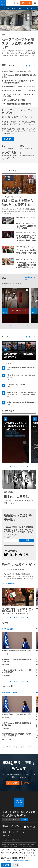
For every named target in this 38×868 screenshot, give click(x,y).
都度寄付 (26, 783)
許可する (6, 865)
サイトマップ (27, 832)
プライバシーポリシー (14, 832)
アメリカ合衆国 (7, 629)
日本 (13, 8)
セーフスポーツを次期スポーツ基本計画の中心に (18, 43)
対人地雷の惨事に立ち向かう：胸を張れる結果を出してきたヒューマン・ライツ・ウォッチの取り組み (17, 611)
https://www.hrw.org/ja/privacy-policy (15, 860)
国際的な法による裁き (10, 692)
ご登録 (26, 540)
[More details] (27, 290)
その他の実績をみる (9, 583)
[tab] (14, 617)
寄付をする (26, 3)
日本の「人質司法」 (18, 496)
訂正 (4, 832)
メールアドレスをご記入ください (11, 536)
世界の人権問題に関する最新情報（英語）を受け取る (18, 814)
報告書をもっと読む (30, 278)
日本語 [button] (16, 3)
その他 (15, 864)
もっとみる (30, 66)
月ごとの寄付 (13, 783)
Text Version (6, 835)
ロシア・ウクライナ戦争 (26, 8)
